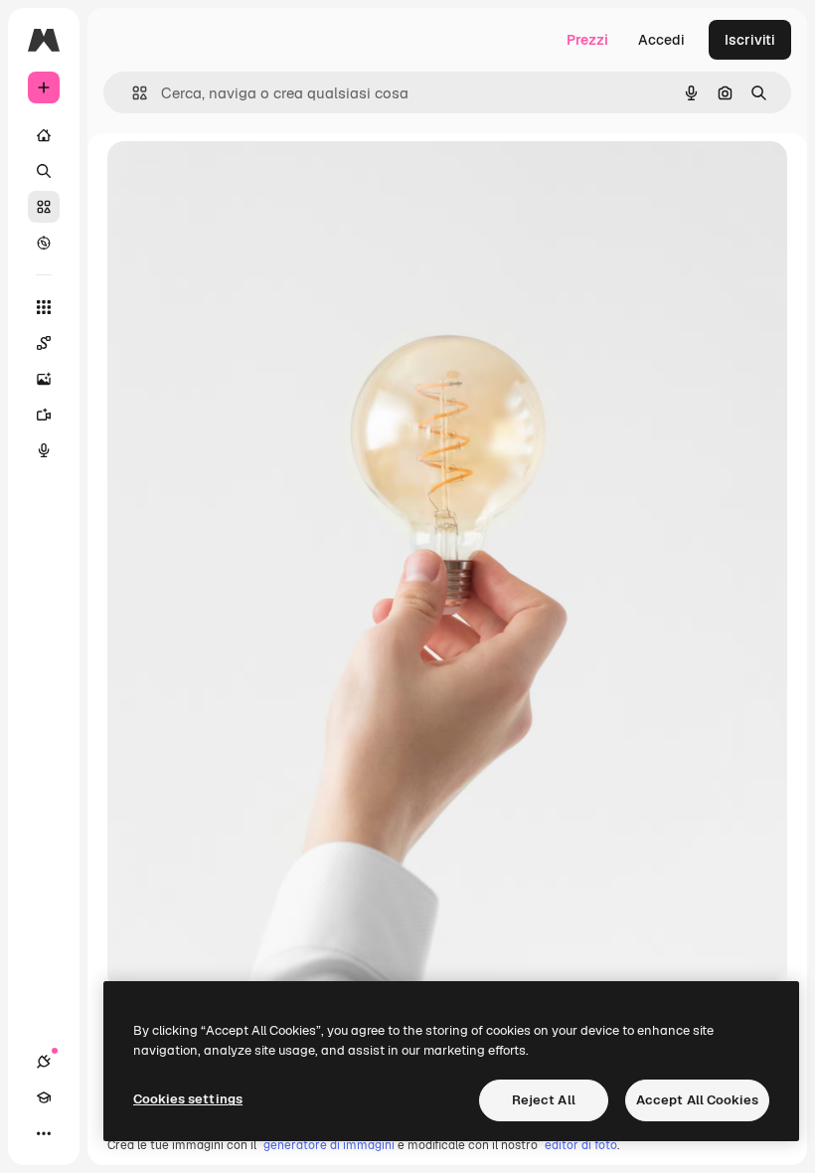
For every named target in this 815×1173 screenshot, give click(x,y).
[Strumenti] (44, 307)
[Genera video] (44, 414)
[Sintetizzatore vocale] (44, 450)
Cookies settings (188, 1098)
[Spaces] (44, 343)
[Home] (44, 135)
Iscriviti (750, 40)
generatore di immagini (329, 1145)
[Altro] (44, 1133)
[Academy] (44, 1097)
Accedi (661, 40)
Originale (238, 178)
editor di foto (581, 1145)
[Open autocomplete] (131, 92)
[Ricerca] (44, 171)
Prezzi (587, 40)
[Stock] (44, 207)
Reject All (543, 1099)
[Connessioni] (44, 1062)
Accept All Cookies (697, 1099)
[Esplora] (44, 242)
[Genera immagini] (44, 379)
